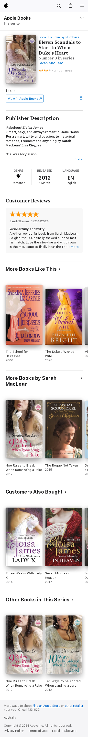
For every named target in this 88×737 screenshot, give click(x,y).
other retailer (74, 706)
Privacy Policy (14, 731)
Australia (10, 717)
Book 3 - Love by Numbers (59, 37)
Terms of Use (38, 731)
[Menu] (82, 6)
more (79, 158)
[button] (59, 6)
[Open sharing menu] (81, 98)
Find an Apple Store (46, 706)
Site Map (70, 731)
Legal (56, 731)
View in (23, 98)
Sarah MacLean (51, 63)
